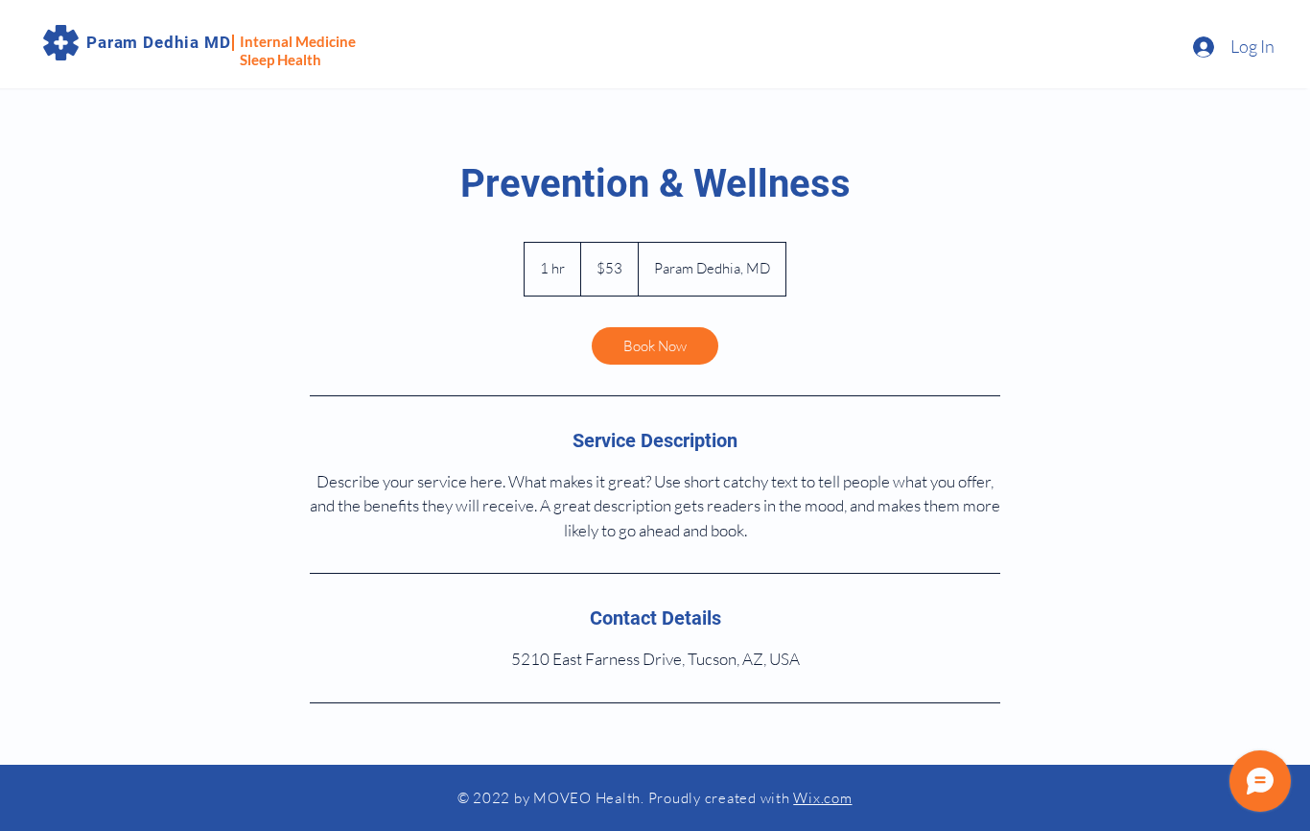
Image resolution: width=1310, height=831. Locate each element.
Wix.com (822, 798)
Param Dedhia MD (158, 42)
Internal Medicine (298, 41)
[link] (655, 346)
